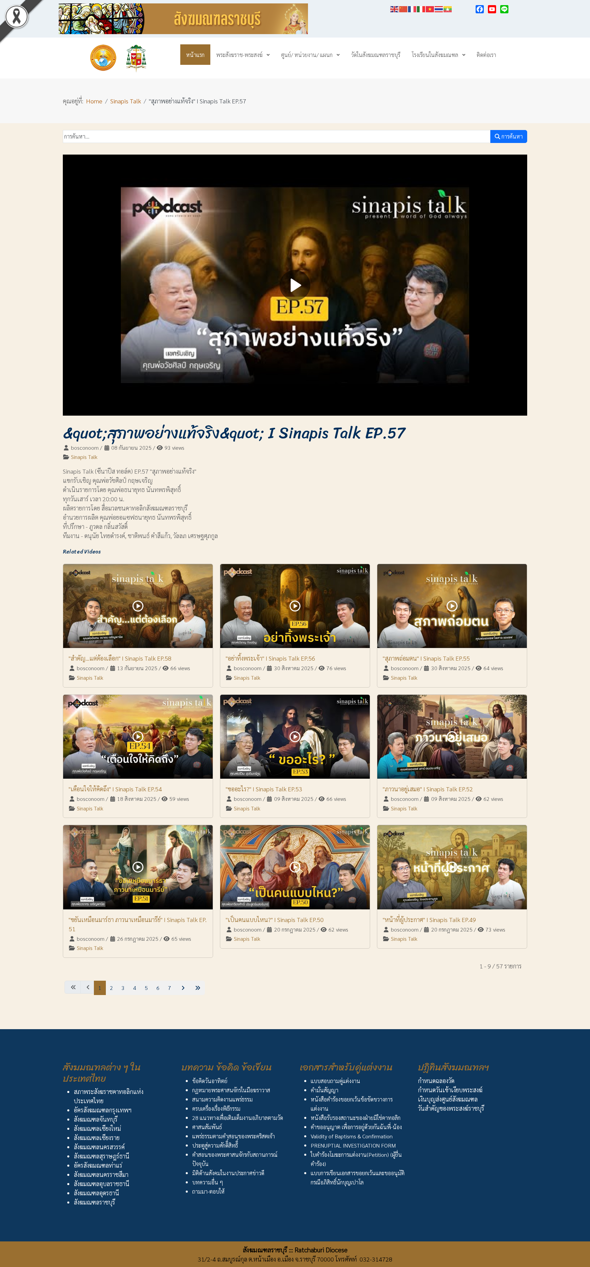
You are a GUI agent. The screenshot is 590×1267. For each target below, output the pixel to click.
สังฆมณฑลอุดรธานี (96, 1193)
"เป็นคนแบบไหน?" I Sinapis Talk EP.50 (275, 919)
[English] (394, 8)
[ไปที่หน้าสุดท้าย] (197, 988)
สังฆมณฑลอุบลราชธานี (101, 1183)
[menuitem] (195, 54)
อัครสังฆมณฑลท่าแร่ (98, 1165)
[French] (412, 8)
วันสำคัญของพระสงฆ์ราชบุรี (451, 1108)
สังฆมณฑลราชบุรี (94, 1202)
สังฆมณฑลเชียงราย (97, 1137)
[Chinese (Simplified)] (403, 8)
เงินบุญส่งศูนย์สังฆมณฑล (448, 1099)
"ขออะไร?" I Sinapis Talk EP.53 (264, 789)
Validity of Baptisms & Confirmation (352, 1136)
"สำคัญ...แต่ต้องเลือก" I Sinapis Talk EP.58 (120, 658)
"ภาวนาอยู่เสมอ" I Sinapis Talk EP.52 (428, 789)
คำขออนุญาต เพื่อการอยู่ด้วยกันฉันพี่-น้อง (356, 1127)
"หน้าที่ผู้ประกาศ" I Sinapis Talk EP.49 (429, 919)
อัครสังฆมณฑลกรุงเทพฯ (102, 1110)
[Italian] (421, 8)
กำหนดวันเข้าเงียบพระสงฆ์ (450, 1090)
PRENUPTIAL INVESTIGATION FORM (353, 1145)
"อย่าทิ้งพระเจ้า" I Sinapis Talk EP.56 (270, 658)
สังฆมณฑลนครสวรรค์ (99, 1147)
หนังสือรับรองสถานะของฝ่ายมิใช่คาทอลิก (356, 1117)
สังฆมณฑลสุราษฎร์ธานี (101, 1156)
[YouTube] (492, 9)
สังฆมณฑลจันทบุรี (95, 1119)
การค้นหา (511, 136)
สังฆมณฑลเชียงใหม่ (97, 1128)
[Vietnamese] (430, 8)
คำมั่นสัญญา (324, 1090)
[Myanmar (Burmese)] (448, 8)
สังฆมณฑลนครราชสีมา (101, 1174)
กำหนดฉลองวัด (436, 1080)
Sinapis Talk (84, 456)
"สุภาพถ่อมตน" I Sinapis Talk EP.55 (426, 658)
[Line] (504, 9)
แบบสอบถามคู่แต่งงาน (335, 1080)
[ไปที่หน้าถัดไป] (182, 988)
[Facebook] (479, 9)
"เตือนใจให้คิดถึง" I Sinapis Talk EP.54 (115, 789)
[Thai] (439, 8)
